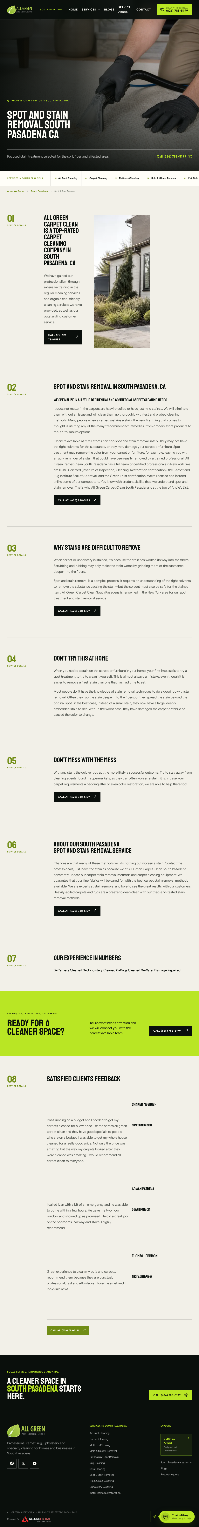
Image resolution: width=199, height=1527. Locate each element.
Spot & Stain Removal (102, 1474)
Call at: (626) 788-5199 (58, 337)
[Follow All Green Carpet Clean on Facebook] (12, 1464)
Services (89, 9)
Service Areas (124, 9)
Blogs (109, 9)
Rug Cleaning (97, 1463)
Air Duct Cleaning (66, 178)
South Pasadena (39, 191)
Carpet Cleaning (96, 178)
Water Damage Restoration (105, 1493)
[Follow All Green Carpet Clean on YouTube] (34, 1464)
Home (73, 9)
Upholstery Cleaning (101, 1487)
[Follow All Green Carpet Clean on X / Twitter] (23, 1464)
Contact (143, 9)
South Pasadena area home (176, 1462)
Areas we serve (15, 191)
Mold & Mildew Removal (161, 178)
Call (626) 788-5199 (171, 156)
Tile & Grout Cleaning (102, 1481)
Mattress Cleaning (127, 178)
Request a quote (170, 1474)
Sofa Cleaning (98, 1469)
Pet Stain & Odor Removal (104, 1457)
